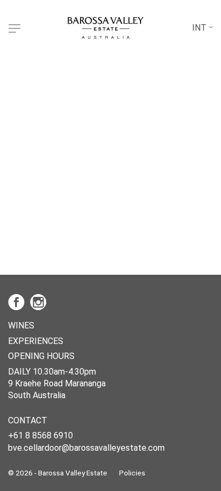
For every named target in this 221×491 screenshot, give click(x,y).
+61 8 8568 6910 (40, 435)
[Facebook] (19, 302)
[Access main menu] (14, 28)
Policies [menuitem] (132, 472)
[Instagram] (40, 302)
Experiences (35, 341)
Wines (21, 325)
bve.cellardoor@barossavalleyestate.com (86, 448)
